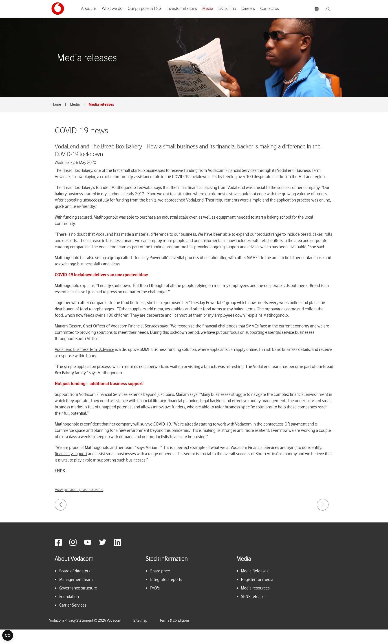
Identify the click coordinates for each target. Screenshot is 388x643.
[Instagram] (76, 544)
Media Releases (254, 571)
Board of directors (74, 571)
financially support (71, 453)
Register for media (257, 579)
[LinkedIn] (121, 544)
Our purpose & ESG (144, 8)
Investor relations (182, 8)
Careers (248, 8)
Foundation (69, 596)
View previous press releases (79, 489)
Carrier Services (72, 605)
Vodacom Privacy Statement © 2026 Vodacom (85, 620)
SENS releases (253, 596)
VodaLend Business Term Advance (84, 349)
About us (89, 8)
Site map (140, 620)
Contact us (269, 8)
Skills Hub (227, 8)
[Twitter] (106, 544)
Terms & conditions (174, 620)
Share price (160, 571)
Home (56, 104)
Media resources (255, 588)
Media (207, 8)
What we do (112, 8)
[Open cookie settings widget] (7, 635)
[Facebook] (61, 544)
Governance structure (78, 588)
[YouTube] (91, 544)
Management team (76, 579)
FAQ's (155, 588)
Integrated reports (166, 579)
